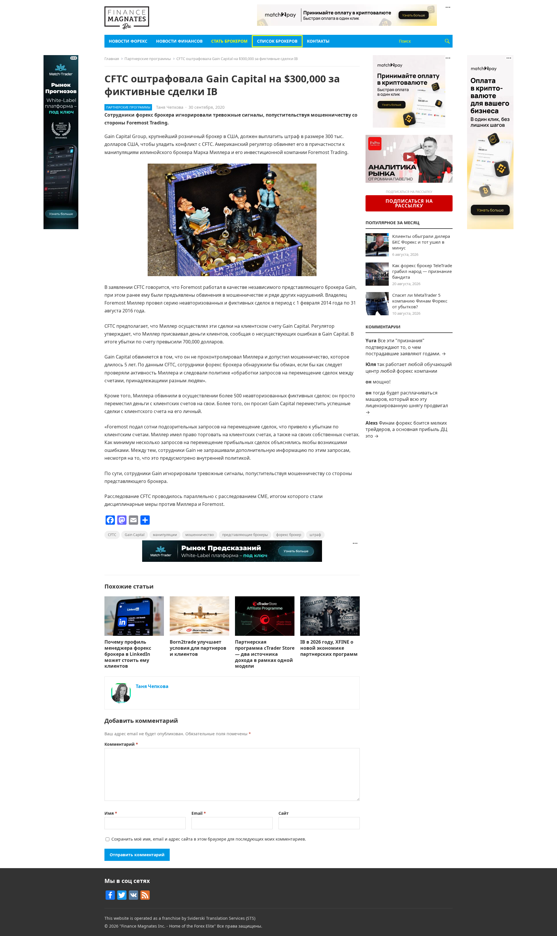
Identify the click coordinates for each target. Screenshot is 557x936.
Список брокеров (277, 41)
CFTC (112, 534)
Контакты (318, 41)
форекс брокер (288, 534)
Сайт (283, 813)
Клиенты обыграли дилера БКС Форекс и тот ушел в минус (421, 242)
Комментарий (121, 744)
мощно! (381, 382)
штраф (315, 534)
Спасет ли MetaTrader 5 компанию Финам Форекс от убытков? (419, 300)
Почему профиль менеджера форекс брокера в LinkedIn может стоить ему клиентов (127, 654)
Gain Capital (134, 534)
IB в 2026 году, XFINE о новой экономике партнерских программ (329, 648)
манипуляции (165, 534)
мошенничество (199, 534)
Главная (111, 58)
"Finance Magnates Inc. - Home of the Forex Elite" (168, 926)
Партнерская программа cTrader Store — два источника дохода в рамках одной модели (264, 654)
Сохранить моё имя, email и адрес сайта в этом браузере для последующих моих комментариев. (208, 839)
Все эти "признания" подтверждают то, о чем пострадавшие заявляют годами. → (406, 347)
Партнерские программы (147, 58)
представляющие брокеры (245, 534)
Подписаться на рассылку (409, 203)
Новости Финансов (179, 41)
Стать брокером (229, 41)
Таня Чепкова (169, 107)
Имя (110, 813)
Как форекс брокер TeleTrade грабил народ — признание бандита (422, 271)
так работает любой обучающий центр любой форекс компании (409, 367)
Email (198, 813)
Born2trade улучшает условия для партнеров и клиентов (198, 648)
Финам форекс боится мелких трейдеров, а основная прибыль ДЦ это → (406, 429)
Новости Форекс (128, 41)
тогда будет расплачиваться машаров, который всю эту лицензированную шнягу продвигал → (407, 402)
